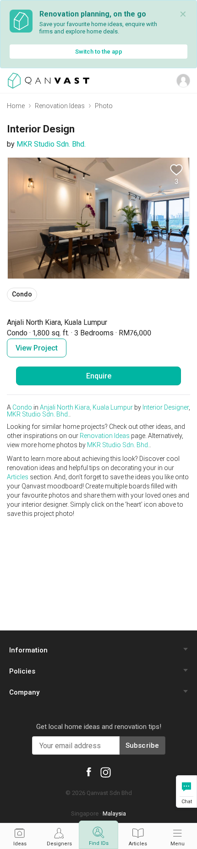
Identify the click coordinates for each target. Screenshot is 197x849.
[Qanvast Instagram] (105, 772)
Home (16, 106)
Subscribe (142, 745)
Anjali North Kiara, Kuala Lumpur (86, 407)
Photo (104, 106)
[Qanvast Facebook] (89, 771)
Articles (17, 477)
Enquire (98, 376)
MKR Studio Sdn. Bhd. (51, 144)
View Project (37, 348)
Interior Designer (165, 407)
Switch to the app (98, 51)
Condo (22, 407)
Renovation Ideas (60, 106)
